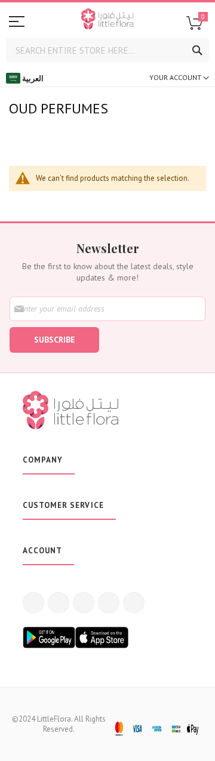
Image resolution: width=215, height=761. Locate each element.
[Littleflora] (107, 20)
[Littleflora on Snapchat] (134, 603)
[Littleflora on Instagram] (83, 603)
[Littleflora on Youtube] (108, 603)
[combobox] (107, 50)
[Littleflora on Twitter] (58, 603)
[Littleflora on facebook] (33, 603)
